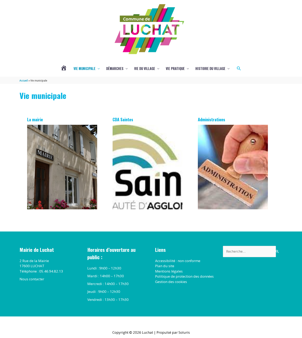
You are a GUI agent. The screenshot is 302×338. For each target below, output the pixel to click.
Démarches (114, 68)
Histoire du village (210, 68)
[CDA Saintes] (148, 167)
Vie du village (144, 68)
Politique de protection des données (184, 276)
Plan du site (164, 266)
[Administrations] (233, 167)
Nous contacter (32, 279)
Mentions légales (169, 271)
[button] (239, 68)
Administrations (211, 119)
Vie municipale (85, 68)
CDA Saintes (123, 119)
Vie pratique (175, 68)
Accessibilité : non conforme (177, 260)
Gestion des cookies (171, 281)
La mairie (35, 119)
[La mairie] (62, 167)
